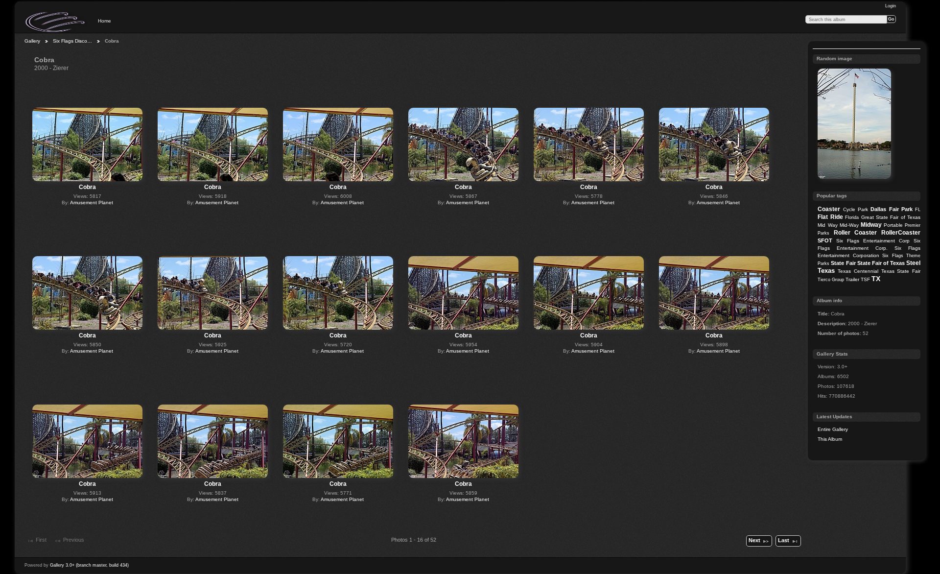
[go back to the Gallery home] (55, 22)
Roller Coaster (855, 232)
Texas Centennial (858, 271)
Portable (893, 225)
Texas (826, 270)
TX (875, 279)
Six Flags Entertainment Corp (873, 240)
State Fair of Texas (881, 263)
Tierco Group (831, 279)
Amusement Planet (91, 202)
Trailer (852, 279)
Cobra (87, 187)
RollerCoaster (900, 232)
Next (754, 540)
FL (917, 209)
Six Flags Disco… (72, 41)
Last (783, 540)
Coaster (829, 209)
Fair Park (901, 209)
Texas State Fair (900, 271)
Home (104, 21)
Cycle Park (855, 209)
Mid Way (827, 225)
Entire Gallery (833, 429)
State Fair (843, 263)
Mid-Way (849, 225)
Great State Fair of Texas (891, 217)
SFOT (825, 240)
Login (890, 5)
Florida (852, 217)
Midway (871, 224)
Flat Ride (830, 217)
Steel (913, 263)
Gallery (32, 41)
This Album (830, 439)
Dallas (878, 209)
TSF (865, 279)
